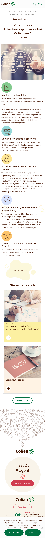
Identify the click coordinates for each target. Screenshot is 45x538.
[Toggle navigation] (29, 4)
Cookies (32, 532)
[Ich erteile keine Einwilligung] (42, 528)
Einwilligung (14, 532)
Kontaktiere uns (22, 483)
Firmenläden (22, 507)
